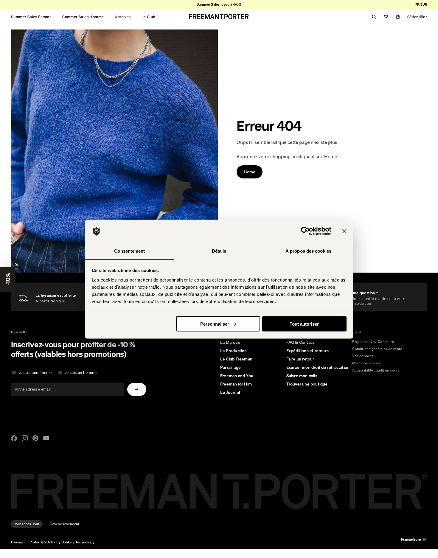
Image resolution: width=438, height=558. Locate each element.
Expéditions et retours (307, 351)
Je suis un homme (81, 372)
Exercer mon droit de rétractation (318, 367)
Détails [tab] (219, 250)
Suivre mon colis (301, 376)
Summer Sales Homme (83, 17)
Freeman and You (236, 376)
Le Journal (230, 392)
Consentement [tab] (129, 250)
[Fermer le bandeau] (344, 231)
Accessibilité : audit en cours (375, 370)
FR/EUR (421, 4)
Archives (122, 17)
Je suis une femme (35, 372)
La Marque (230, 342)
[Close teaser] (17, 265)
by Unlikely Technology (75, 542)
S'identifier (417, 17)
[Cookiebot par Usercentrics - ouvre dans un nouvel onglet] (305, 231)
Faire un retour (300, 359)
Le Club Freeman (236, 359)
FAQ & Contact (300, 342)
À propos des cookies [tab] (308, 250)
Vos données (362, 356)
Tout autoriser (304, 323)
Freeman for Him (236, 384)
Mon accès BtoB (27, 524)
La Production (233, 351)
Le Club (149, 17)
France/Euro (411, 539)
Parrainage (230, 367)
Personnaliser (214, 323)
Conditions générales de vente (377, 348)
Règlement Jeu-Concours (373, 341)
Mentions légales (366, 363)
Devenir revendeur (64, 524)
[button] (7, 279)
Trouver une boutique (307, 384)
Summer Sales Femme (31, 17)
